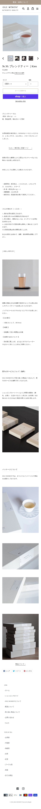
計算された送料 (19, 73)
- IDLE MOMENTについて (12, 701)
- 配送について (9, 706)
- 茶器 (6, 770)
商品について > (20, 664)
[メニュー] (37, 8)
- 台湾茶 (7, 737)
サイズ (5, 80)
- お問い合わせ (9, 717)
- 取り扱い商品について (12, 712)
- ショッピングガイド (11, 696)
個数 (30, 80)
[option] (10, 58)
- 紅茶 (6, 759)
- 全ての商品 (8, 775)
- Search (6, 723)
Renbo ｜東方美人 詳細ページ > (20, 148)
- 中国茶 (7, 743)
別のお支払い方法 (20, 101)
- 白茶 (6, 754)
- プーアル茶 (8, 764)
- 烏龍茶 (7, 748)
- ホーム (7, 690)
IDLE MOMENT (18, 802)
